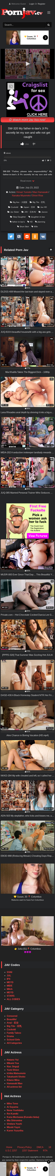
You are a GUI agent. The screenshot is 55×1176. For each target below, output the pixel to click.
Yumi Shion (13, 1070)
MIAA (10, 989)
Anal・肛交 (12, 1023)
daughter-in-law (38, 217)
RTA (45, 1150)
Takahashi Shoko (16, 1076)
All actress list (14, 1087)
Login (31, 4)
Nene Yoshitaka (15, 1110)
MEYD (10, 982)
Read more (26, 181)
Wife (36, 226)
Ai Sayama (12, 1107)
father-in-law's (18, 222)
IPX (8, 979)
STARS (11, 996)
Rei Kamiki (12, 1113)
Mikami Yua (13, 1063)
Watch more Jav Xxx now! (29, 119)
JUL (9, 975)
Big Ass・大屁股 (20, 202)
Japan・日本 (29, 207)
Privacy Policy (24, 1147)
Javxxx (44, 212)
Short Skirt (24, 226)
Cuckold (14, 207)
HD (31, 222)
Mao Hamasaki (40, 192)
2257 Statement (30, 1150)
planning (41, 222)
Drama (10, 1036)
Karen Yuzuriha (15, 1130)
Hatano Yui (12, 1060)
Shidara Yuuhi (14, 1124)
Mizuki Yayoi (13, 1127)
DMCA (40, 1147)
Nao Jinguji (13, 1066)
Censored (12, 1016)
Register (41, 4)
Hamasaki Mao (14, 1083)
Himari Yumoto (23, 192)
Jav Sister (14, 212)
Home (9, 1147)
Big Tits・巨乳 (39, 202)
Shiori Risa (37, 195)
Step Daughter (19, 217)
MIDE (9, 986)
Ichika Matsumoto (16, 1073)
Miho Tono (12, 1103)
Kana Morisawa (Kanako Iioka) (23, 1117)
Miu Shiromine (14, 1120)
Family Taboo (14, 1033)
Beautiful (11, 1019)
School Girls (13, 1039)
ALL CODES (13, 999)
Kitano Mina (13, 1080)
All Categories (14, 1043)
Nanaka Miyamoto (21, 195)
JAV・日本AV (30, 212)
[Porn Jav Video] (25, 13)
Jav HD (43, 207)
